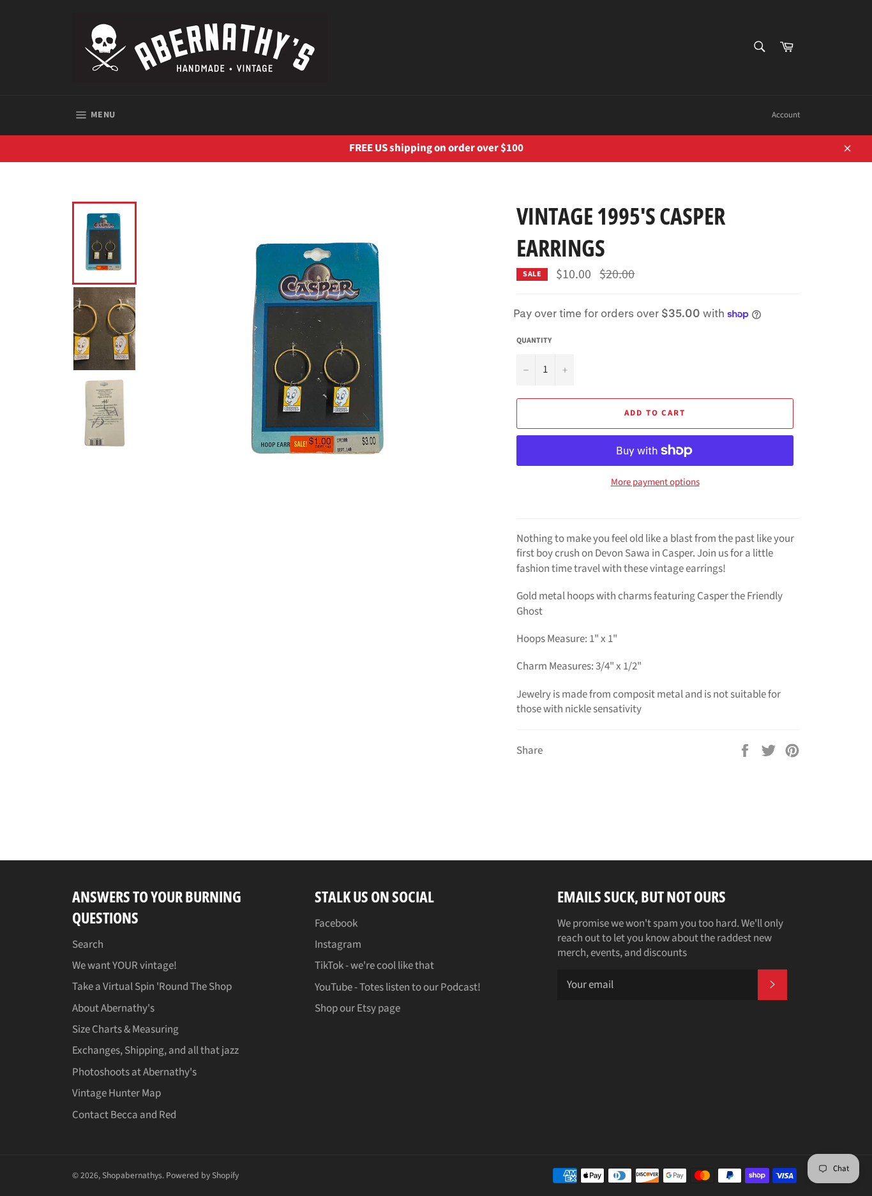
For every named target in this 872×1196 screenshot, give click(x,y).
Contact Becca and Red (124, 1115)
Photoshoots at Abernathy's (134, 1072)
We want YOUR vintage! (124, 965)
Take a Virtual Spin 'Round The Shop (152, 986)
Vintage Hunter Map (116, 1093)
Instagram (338, 944)
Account (786, 115)
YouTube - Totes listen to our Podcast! (398, 987)
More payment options (655, 482)
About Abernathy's (113, 1008)
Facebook (336, 923)
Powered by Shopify (202, 1175)
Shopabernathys (132, 1175)
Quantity (534, 341)
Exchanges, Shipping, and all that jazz (155, 1050)
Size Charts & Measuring (125, 1029)
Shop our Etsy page (357, 1008)
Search (87, 944)
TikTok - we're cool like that (374, 965)
